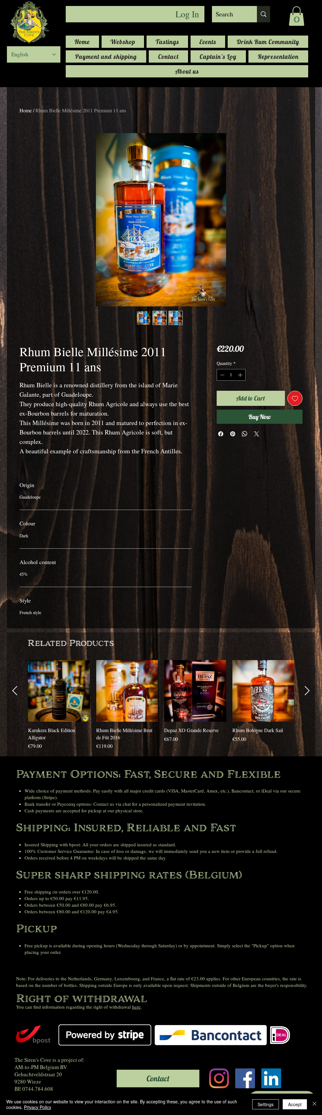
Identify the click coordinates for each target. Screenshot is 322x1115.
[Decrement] (221, 374)
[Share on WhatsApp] (244, 434)
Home (25, 110)
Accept (295, 1104)
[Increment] (241, 374)
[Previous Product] (15, 690)
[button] (296, 16)
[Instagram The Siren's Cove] (219, 1078)
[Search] (263, 14)
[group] (161, 708)
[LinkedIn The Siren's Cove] (271, 1078)
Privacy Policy (37, 1107)
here (136, 1007)
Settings (266, 1104)
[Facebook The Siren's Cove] (245, 1078)
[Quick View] (59, 691)
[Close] (314, 1104)
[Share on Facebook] (221, 434)
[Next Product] (307, 690)
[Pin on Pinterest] (232, 434)
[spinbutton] (231, 374)
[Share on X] (256, 434)
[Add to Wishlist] (295, 398)
